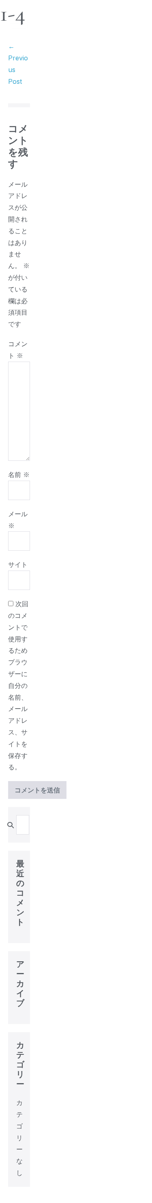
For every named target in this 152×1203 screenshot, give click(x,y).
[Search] (10, 825)
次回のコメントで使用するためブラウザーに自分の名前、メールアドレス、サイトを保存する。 (18, 685)
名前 (19, 475)
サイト (18, 564)
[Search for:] (22, 825)
